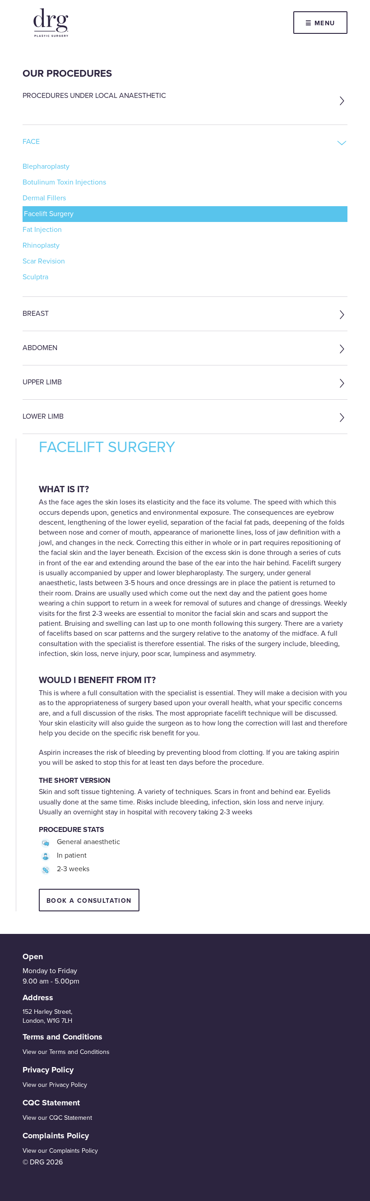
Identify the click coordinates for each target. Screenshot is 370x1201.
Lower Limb (43, 416)
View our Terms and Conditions (66, 1052)
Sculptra (35, 277)
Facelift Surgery (49, 213)
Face (31, 141)
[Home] (51, 22)
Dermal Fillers (44, 198)
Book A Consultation (89, 901)
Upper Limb (42, 382)
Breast (36, 313)
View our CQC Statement (57, 1118)
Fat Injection (42, 229)
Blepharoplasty (46, 166)
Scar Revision (44, 261)
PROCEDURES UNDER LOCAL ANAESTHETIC (94, 95)
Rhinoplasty (41, 245)
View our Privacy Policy (55, 1085)
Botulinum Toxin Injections (64, 182)
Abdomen (40, 347)
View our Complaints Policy (60, 1151)
